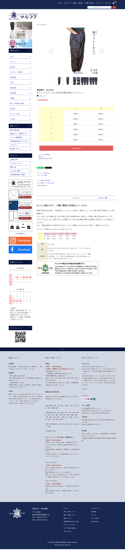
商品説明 (49, 198)
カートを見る (95, 518)
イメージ (76, 198)
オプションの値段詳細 (44, 154)
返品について (42, 156)
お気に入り (42, 96)
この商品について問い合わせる (46, 183)
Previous (51, 51)
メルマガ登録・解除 (69, 528)
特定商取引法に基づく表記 (45, 158)
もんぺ (45, 24)
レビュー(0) (103, 198)
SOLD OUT (76, 148)
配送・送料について (69, 515)
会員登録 (93, 511)
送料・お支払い (78, 3)
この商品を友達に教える (45, 180)
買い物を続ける (43, 185)
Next (101, 51)
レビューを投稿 (43, 175)
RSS (65, 531)
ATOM (69, 531)
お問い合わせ (89, 3)
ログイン (108, 3)
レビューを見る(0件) (44, 173)
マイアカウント (95, 508)
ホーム (60, 3)
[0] (113, 3)
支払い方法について (69, 511)
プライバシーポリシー (70, 525)
